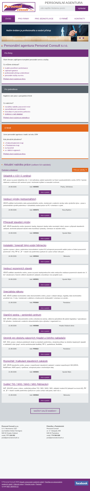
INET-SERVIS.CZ (13, 486)
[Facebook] (81, 483)
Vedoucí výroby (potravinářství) (19, 199)
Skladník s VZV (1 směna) (17, 175)
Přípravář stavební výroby (16, 222)
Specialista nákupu (13, 291)
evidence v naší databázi (14, 114)
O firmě (63, 19)
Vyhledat (82, 8)
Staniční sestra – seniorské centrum (22, 314)
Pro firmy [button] (23, 19)
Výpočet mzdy (30, 484)
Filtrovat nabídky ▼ (80, 170)
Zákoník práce (19, 484)
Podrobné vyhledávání (10, 170)
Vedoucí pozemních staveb (17, 268)
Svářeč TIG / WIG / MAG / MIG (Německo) (25, 384)
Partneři (38, 484)
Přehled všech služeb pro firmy (14, 79)
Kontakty (80, 19)
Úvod (8, 19)
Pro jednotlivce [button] (44, 19)
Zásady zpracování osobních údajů (31, 482)
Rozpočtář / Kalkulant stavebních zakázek (25, 361)
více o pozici (45, 192)
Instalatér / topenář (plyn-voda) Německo (24, 245)
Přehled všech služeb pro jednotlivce (16, 118)
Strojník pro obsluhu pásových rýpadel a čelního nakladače (34, 338)
